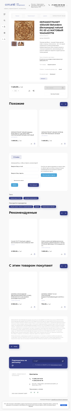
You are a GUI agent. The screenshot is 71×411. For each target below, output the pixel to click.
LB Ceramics (14, 137)
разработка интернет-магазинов (59, 399)
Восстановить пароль (49, 175)
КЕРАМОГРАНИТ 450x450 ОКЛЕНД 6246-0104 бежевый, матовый (52, 132)
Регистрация (33, 185)
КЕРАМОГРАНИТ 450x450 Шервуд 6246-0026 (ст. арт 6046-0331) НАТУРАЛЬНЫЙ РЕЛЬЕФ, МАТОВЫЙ (22, 133)
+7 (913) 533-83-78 (37, 380)
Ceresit (13, 244)
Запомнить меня (19, 180)
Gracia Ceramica (44, 35)
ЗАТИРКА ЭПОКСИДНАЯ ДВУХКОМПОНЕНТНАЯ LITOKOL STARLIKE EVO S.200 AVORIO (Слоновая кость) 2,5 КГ (21, 296)
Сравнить (29, 90)
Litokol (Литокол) (45, 247)
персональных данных (56, 365)
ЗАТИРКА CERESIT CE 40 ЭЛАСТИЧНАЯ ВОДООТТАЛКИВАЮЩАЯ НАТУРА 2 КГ (52, 296)
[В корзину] (34, 144)
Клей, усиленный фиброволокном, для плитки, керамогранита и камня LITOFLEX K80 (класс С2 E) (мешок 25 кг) (52, 243)
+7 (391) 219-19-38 (58, 5)
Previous (62, 104)
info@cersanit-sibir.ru (60, 6)
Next (65, 104)
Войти (14, 185)
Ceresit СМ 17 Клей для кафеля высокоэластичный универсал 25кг (22, 242)
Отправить (63, 361)
